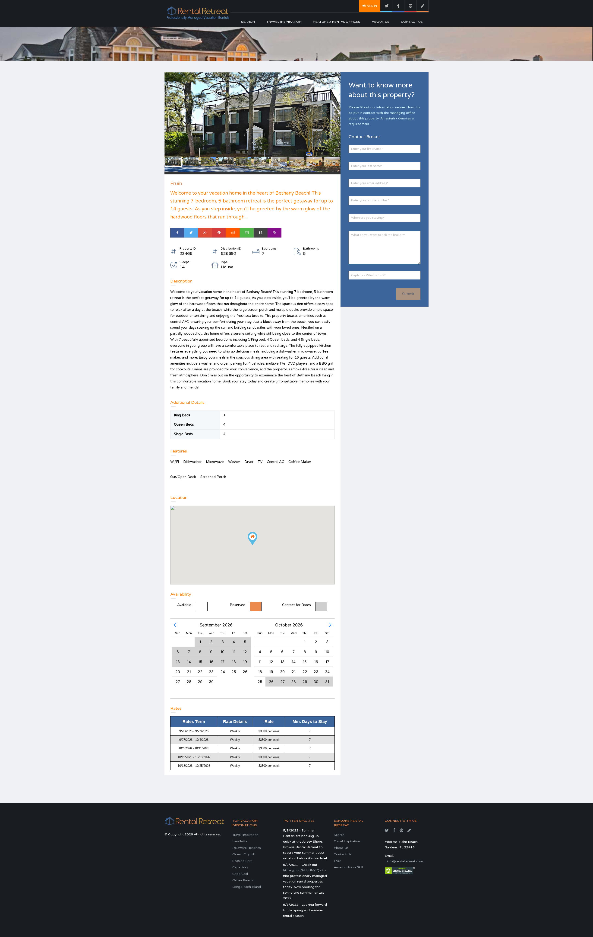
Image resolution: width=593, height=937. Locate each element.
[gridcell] (177, 672)
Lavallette (239, 841)
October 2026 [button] (289, 625)
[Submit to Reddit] (233, 232)
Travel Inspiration (284, 22)
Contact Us (412, 22)
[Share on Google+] (205, 232)
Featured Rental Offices (336, 22)
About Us (380, 22)
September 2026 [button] (216, 625)
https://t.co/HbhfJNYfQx (302, 870)
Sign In (372, 6)
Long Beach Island (246, 887)
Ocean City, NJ (243, 854)
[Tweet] (191, 232)
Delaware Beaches (246, 848)
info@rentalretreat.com (405, 861)
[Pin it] (219, 232)
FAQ (337, 861)
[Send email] (247, 232)
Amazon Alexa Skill (348, 867)
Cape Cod (240, 874)
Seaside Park (242, 861)
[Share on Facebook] (177, 232)
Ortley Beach (242, 880)
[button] (174, 625)
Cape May (240, 867)
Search (248, 22)
